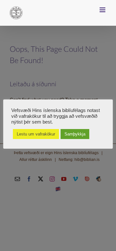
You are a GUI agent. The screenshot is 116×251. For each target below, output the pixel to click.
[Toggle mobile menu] (103, 9)
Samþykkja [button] (74, 134)
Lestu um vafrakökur (36, 134)
